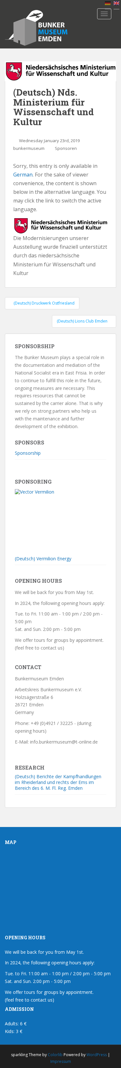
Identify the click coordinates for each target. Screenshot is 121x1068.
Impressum (60, 1061)
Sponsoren (66, 148)
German (23, 174)
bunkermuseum (29, 148)
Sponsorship (28, 453)
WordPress (96, 1054)
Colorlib (55, 1054)
